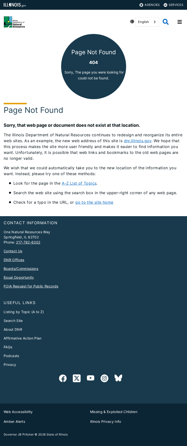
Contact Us (13, 251)
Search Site (13, 321)
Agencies (152, 5)
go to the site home (94, 202)
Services (176, 5)
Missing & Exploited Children (114, 412)
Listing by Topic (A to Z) (24, 312)
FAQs (8, 347)
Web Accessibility (18, 412)
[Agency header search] (166, 22)
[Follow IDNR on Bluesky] (118, 379)
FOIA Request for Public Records (31, 286)
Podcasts (11, 356)
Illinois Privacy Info (105, 421)
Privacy (10, 364)
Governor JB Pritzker (19, 434)
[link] (63, 379)
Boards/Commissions (21, 268)
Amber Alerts (14, 421)
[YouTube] (90, 379)
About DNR (13, 329)
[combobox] (147, 22)
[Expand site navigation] (179, 22)
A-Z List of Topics (79, 183)
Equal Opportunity (19, 277)
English (143, 22)
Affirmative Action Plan (23, 338)
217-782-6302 (28, 242)
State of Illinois (57, 434)
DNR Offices (14, 260)
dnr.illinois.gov (137, 140)
